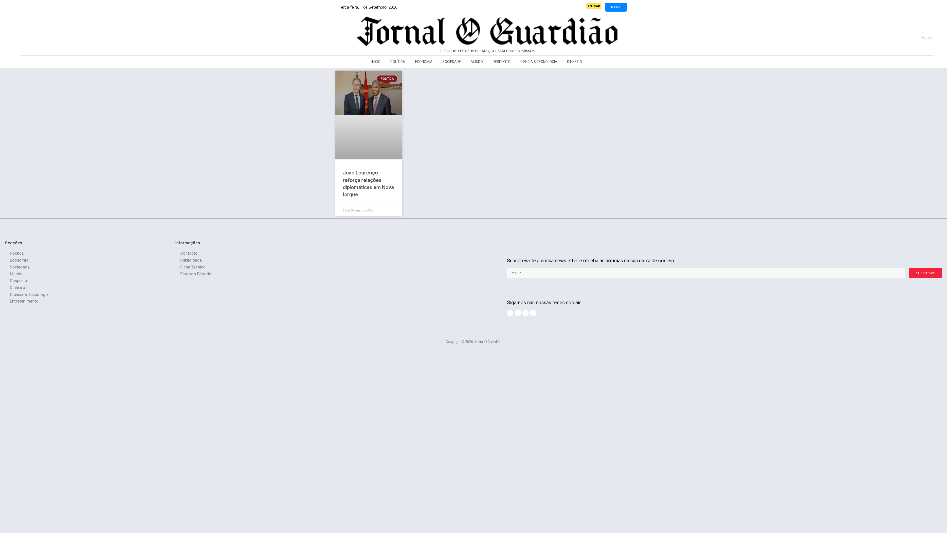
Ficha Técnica (192, 267)
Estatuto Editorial (196, 273)
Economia (424, 62)
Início (376, 62)
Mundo (477, 62)
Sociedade (451, 62)
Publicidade (191, 260)
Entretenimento (24, 301)
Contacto (189, 253)
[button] (75, 33)
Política (397, 62)
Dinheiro (574, 62)
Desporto (501, 62)
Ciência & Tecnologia (538, 62)
